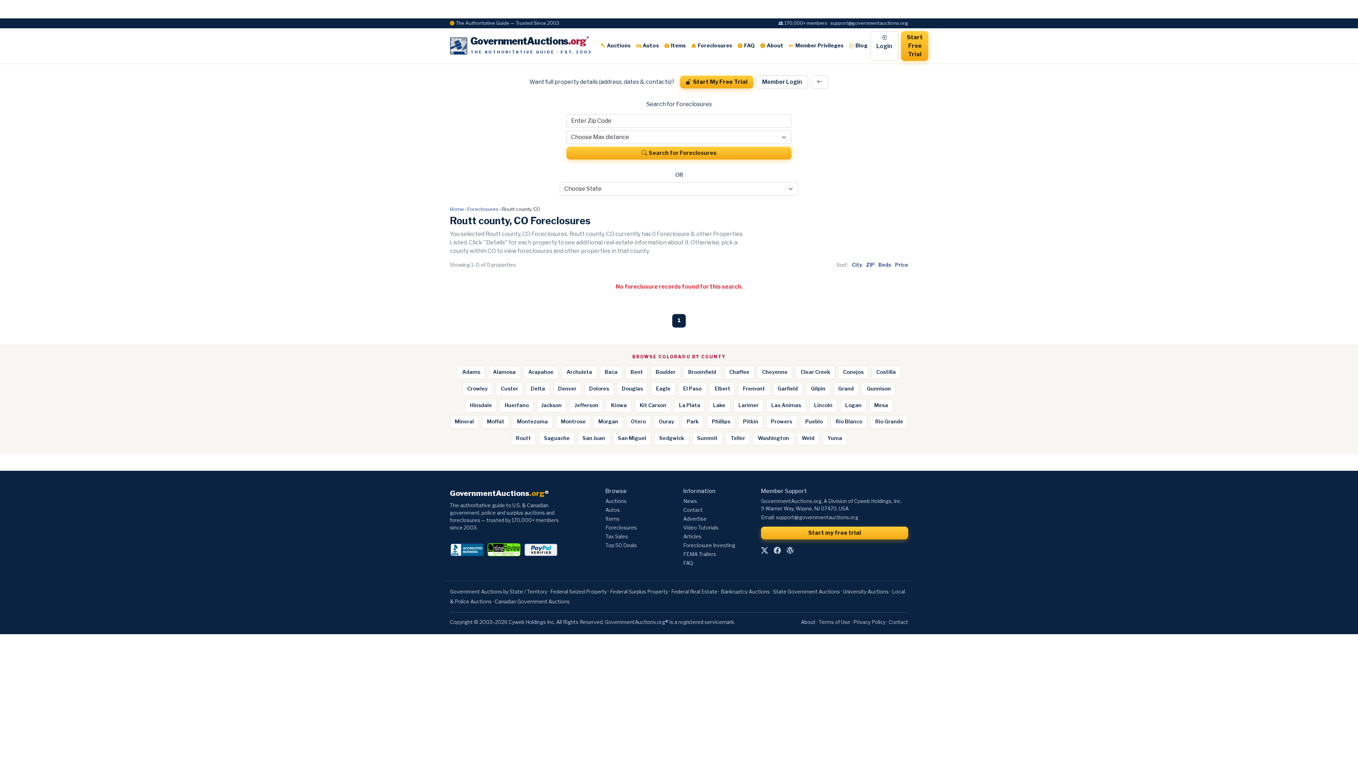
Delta (538, 389)
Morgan (608, 421)
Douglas (632, 389)
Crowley (477, 389)
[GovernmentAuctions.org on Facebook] (777, 550)
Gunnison (879, 389)
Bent (637, 372)
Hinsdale (481, 405)
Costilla (886, 372)
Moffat (495, 421)
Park (693, 421)
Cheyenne (775, 372)
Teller (738, 438)
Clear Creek (815, 372)
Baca (611, 372)
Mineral (464, 421)
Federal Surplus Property (639, 592)
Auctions (619, 45)
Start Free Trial (915, 46)
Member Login (782, 82)
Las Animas (786, 405)
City (857, 265)
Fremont (754, 389)
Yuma (835, 438)
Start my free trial (834, 532)
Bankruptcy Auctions (745, 592)
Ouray (666, 421)
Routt (523, 438)
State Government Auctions (806, 592)
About (775, 45)
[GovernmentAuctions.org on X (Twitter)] (764, 550)
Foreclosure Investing (709, 545)
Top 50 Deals (621, 545)
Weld (808, 438)
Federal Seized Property (578, 592)
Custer (509, 389)
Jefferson (586, 405)
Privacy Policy (869, 622)
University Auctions (866, 592)
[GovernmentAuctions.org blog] (790, 550)
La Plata (689, 405)
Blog (861, 45)
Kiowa (619, 405)
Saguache (557, 438)
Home (457, 209)
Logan (853, 405)
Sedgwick (671, 438)
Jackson (551, 405)
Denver (567, 389)
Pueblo (814, 421)
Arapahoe (540, 372)
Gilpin (818, 389)
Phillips (721, 421)
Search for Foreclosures (682, 153)
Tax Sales (616, 536)
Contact (693, 510)
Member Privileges (819, 45)
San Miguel (632, 438)
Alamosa (504, 372)
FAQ (749, 45)
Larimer (748, 405)
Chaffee (739, 372)
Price (901, 265)
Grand (846, 389)
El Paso (692, 389)
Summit (707, 438)
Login (884, 46)
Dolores (599, 389)
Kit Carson (653, 405)
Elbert (722, 389)
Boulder (665, 372)
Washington (773, 438)
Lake (719, 405)
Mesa (881, 405)
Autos (651, 45)
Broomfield (702, 372)
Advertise (695, 519)
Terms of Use (834, 622)
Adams (471, 372)
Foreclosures (715, 45)
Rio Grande (889, 421)
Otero (638, 421)
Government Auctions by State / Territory (498, 592)
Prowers (781, 421)
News (690, 501)
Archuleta (579, 372)
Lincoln (823, 405)
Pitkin (750, 421)
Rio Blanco (849, 421)
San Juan (593, 438)
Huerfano (517, 405)
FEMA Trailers (699, 554)
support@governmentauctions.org (817, 517)
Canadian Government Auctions (532, 601)
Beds (884, 265)
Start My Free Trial (720, 82)
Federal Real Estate (694, 592)
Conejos (853, 372)
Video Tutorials (701, 528)
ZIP (870, 265)
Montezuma (532, 421)
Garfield (788, 389)
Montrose (573, 421)
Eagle (663, 389)
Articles (692, 536)
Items (678, 45)
